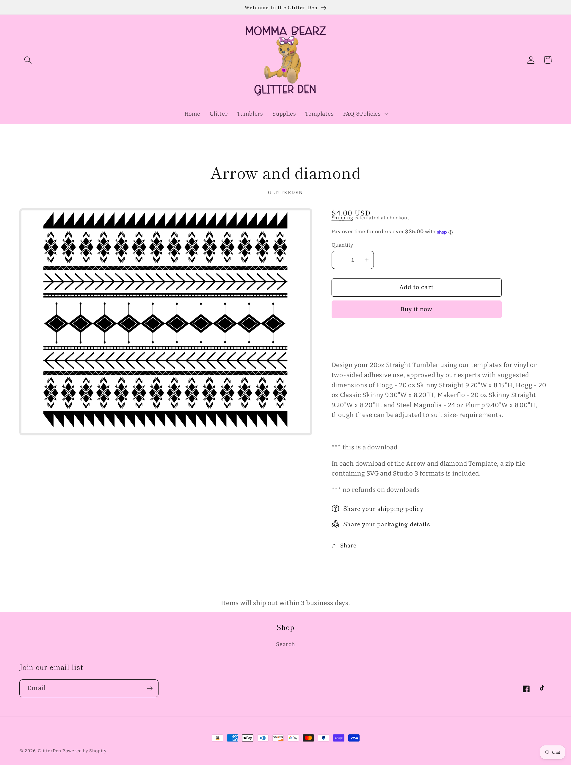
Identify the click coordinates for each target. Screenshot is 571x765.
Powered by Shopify (84, 750)
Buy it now (417, 309)
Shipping (342, 218)
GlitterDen (49, 750)
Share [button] (348, 545)
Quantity (342, 245)
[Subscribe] (149, 688)
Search (285, 644)
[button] (27, 59)
